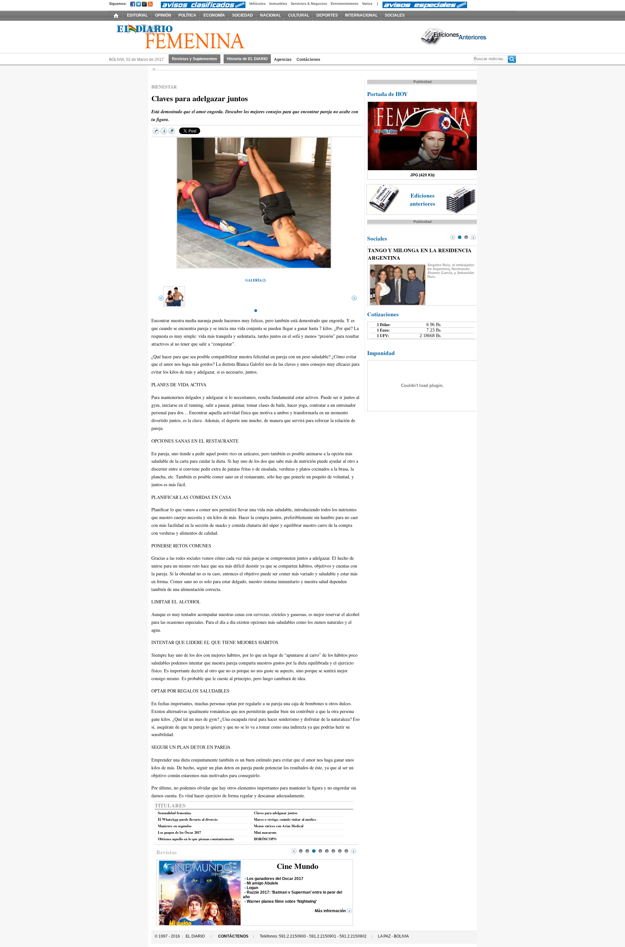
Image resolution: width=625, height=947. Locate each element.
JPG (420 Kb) (422, 175)
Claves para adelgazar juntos (275, 813)
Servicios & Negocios (309, 4)
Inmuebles (278, 4)
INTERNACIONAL (361, 15)
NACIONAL (270, 15)
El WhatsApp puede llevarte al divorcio (187, 819)
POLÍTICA (187, 15)
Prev (294, 851)
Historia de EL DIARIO (247, 59)
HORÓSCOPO (265, 839)
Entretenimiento (344, 4)
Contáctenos (308, 59)
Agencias (283, 59)
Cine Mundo (297, 866)
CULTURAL (298, 15)
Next (353, 851)
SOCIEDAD (242, 15)
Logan (252, 887)
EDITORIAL (137, 15)
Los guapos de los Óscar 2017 (179, 832)
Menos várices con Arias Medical (278, 826)
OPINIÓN (163, 15)
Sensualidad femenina (174, 813)
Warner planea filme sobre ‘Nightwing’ (282, 901)
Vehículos (257, 4)
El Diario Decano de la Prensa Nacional (182, 36)
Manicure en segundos (174, 826)
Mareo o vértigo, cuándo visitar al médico (285, 819)
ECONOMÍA (214, 15)
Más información (330, 911)
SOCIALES (395, 15)
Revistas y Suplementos (194, 59)
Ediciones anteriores (422, 199)
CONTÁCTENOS (233, 936)
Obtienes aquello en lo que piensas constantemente (196, 839)
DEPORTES (327, 15)
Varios (367, 4)
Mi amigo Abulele (262, 883)
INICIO (116, 15)
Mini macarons (265, 832)
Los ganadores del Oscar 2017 (275, 878)
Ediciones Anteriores (454, 36)
